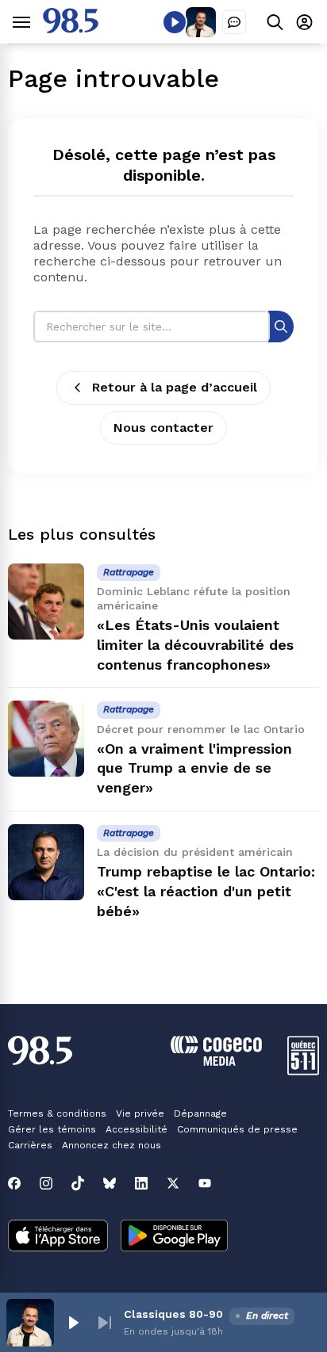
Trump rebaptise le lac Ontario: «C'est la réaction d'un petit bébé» (206, 891)
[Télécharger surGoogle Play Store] (174, 1237)
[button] (73, 1323)
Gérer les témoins (52, 1129)
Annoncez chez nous (111, 1145)
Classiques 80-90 (173, 1314)
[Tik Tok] (77, 1183)
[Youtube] (204, 1183)
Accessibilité (136, 1129)
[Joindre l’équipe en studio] (234, 22)
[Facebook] (14, 1183)
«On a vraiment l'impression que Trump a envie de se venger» (194, 768)
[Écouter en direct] (174, 22)
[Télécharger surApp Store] (58, 1237)
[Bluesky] (109, 1183)
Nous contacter (163, 427)
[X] (173, 1183)
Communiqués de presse (237, 1129)
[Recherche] (281, 326)
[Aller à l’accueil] (70, 28)
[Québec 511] (303, 1071)
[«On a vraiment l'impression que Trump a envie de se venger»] (46, 739)
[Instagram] (46, 1183)
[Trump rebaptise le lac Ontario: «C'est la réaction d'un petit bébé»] (46, 862)
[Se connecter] (304, 22)
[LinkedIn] (141, 1183)
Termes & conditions (57, 1113)
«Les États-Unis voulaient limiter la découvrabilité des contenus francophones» (195, 645)
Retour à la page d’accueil (174, 387)
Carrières (30, 1145)
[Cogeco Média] (216, 1061)
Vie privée (140, 1113)
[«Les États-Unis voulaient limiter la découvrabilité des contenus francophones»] (46, 601)
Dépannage (200, 1113)
